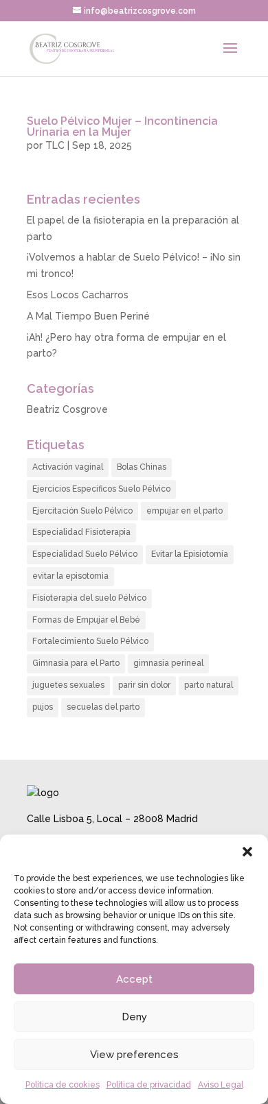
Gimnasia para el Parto (76, 663)
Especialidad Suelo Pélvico (84, 554)
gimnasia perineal (168, 663)
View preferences (134, 1054)
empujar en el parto (184, 511)
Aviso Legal (220, 1085)
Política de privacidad (149, 1085)
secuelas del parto (103, 707)
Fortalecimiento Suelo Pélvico (90, 641)
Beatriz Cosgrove (67, 409)
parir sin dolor (144, 685)
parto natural (208, 685)
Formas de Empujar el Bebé (86, 620)
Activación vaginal (67, 467)
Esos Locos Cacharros (78, 294)
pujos (42, 707)
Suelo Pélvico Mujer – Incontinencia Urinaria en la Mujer (122, 127)
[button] (247, 852)
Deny (134, 1017)
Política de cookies (62, 1085)
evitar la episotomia (70, 576)
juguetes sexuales (68, 685)
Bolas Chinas (141, 467)
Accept (134, 979)
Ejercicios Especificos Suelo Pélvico (101, 489)
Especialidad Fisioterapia (81, 532)
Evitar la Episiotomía (189, 554)
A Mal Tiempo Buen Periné (88, 316)
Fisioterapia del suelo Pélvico (89, 598)
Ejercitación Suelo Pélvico (82, 511)
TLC (55, 145)
